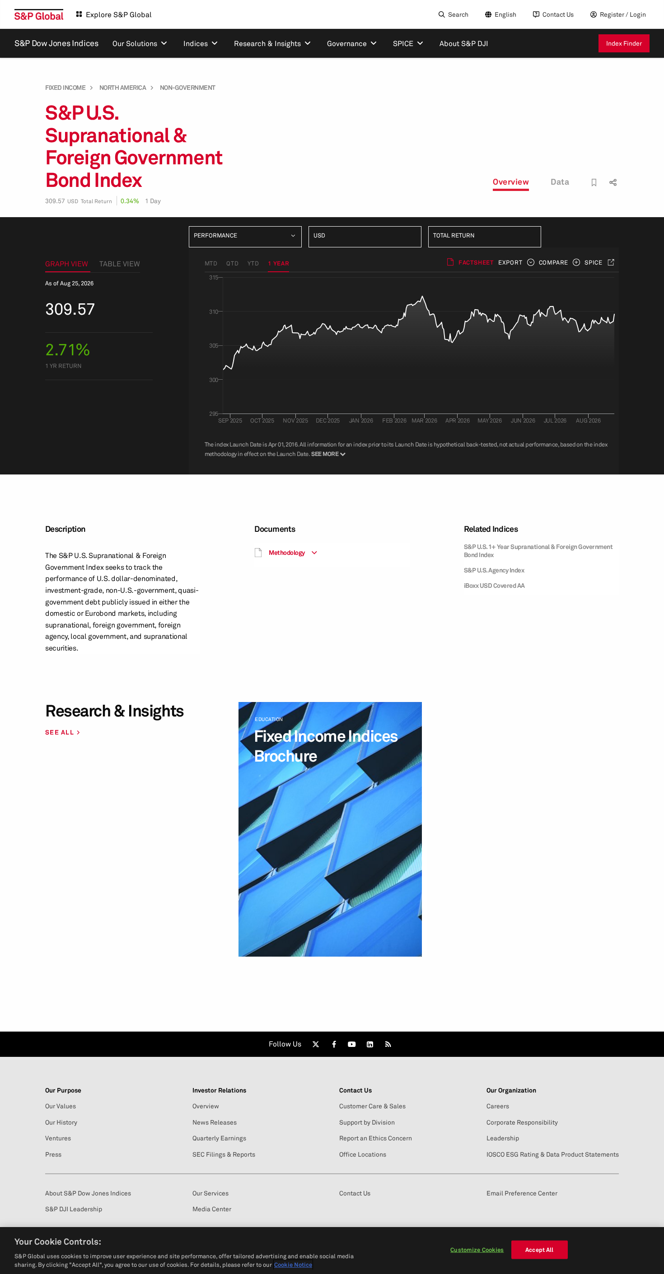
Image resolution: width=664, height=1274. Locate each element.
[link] (316, 1044)
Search (458, 14)
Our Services (210, 1193)
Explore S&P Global (119, 14)
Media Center (211, 1209)
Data (560, 181)
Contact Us (558, 14)
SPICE (594, 262)
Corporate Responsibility (522, 1122)
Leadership (502, 1138)
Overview (511, 181)
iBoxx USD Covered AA (494, 585)
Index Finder (624, 43)
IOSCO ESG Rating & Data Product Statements (552, 1154)
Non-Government (187, 87)
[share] (611, 174)
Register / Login (623, 14)
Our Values (60, 1106)
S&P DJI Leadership (73, 1209)
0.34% (130, 201)
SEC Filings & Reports (223, 1154)
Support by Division (367, 1122)
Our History (61, 1122)
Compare (553, 262)
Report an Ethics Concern (375, 1138)
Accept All (539, 1249)
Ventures (58, 1138)
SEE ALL (59, 732)
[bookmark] (594, 182)
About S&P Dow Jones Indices (88, 1193)
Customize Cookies (477, 1249)
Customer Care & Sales (372, 1106)
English (505, 14)
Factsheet (476, 262)
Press (53, 1154)
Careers (497, 1106)
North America (122, 87)
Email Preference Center (521, 1193)
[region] (332, 1250)
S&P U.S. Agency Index (494, 570)
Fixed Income (65, 87)
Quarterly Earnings (219, 1138)
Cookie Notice (293, 1264)
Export (510, 262)
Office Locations (362, 1154)
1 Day (153, 201)
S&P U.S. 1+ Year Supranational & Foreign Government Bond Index (538, 550)
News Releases (214, 1122)
